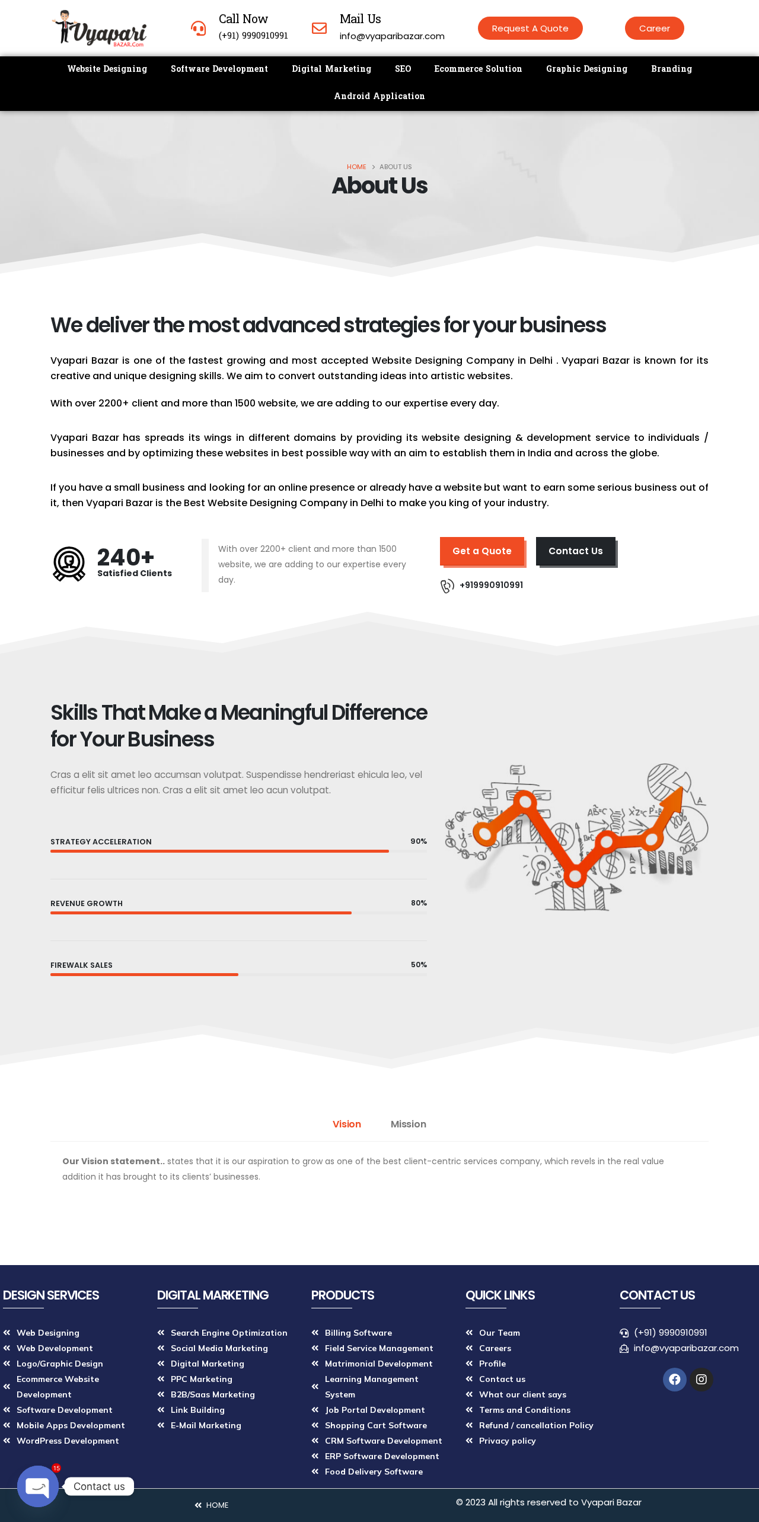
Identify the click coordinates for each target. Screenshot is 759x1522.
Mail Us (360, 20)
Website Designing (107, 69)
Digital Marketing (331, 69)
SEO (403, 69)
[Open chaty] (38, 1486)
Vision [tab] (347, 1124)
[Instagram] (701, 1379)
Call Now (243, 20)
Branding (671, 69)
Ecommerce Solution (478, 69)
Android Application (379, 97)
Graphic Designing (586, 69)
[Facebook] (675, 1379)
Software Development (219, 69)
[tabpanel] (379, 1175)
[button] (530, 28)
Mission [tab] (408, 1124)
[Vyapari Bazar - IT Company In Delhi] (98, 28)
